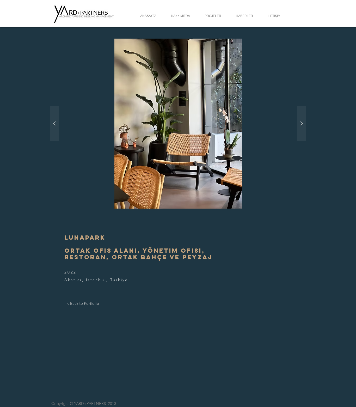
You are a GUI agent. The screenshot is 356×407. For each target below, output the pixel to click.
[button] (178, 124)
